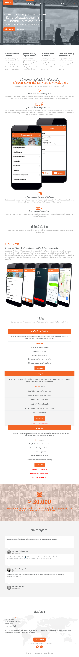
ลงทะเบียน (40, 368)
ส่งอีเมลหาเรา (39, 639)
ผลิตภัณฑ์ (30, 4)
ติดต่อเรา (64, 4)
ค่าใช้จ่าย (46, 4)
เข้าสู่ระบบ (8, 2)
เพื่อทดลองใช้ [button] (20, 29)
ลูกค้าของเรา (55, 4)
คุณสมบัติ (38, 4)
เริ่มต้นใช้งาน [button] (9, 29)
